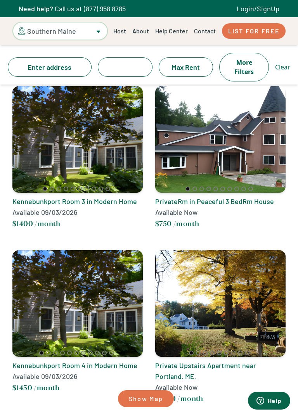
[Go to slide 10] (108, 189)
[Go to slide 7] (87, 189)
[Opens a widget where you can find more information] (269, 401)
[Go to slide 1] (45, 189)
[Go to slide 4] (66, 189)
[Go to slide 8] (94, 189)
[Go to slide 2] (52, 189)
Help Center (171, 31)
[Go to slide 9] (101, 189)
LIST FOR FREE (253, 31)
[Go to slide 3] (59, 189)
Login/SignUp (258, 8)
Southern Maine (51, 31)
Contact (205, 31)
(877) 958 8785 (105, 8)
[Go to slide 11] (111, 353)
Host (119, 31)
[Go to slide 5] (73, 189)
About (140, 31)
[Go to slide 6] (80, 189)
